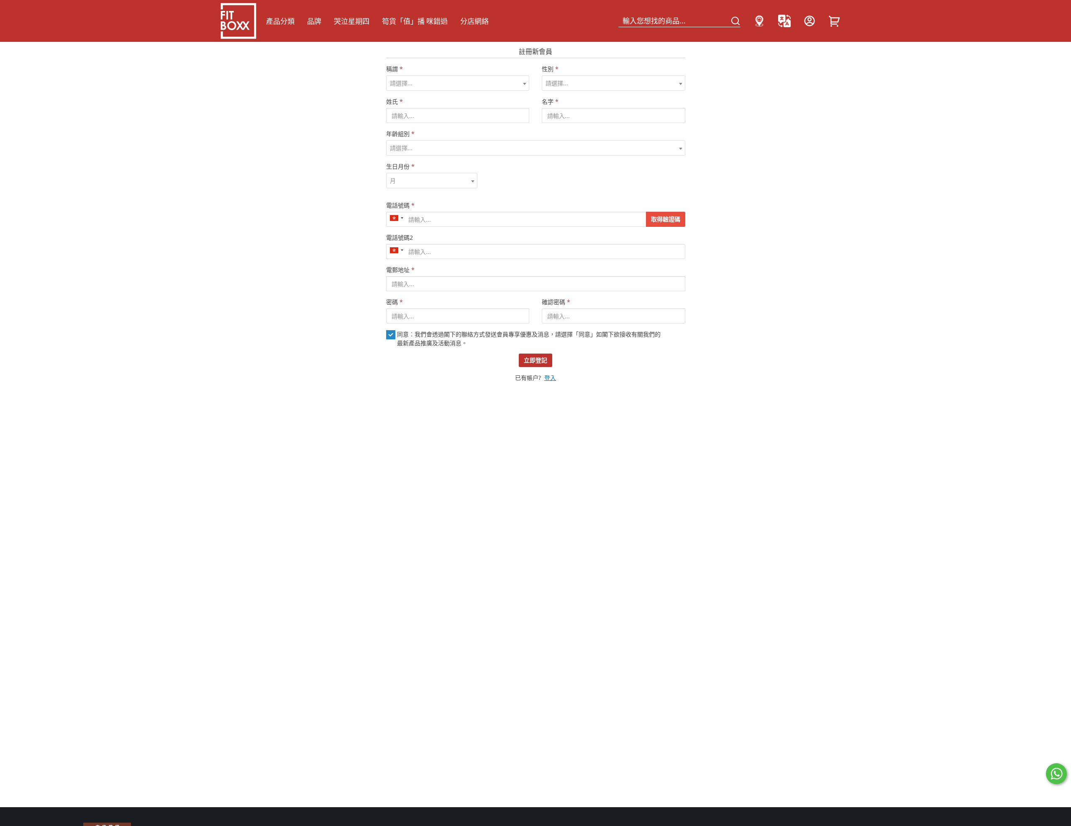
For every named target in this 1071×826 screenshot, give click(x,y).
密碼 (394, 302)
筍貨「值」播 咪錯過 (415, 21)
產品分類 (280, 21)
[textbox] (458, 83)
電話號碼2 (399, 237)
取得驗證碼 (665, 219)
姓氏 (394, 101)
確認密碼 (556, 302)
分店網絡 (474, 21)
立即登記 (535, 360)
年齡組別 (400, 134)
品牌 (314, 21)
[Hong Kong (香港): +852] (396, 218)
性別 (550, 69)
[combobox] (458, 83)
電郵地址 (400, 270)
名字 (550, 101)
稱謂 (394, 69)
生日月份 (400, 166)
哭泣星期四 (351, 21)
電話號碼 (400, 205)
